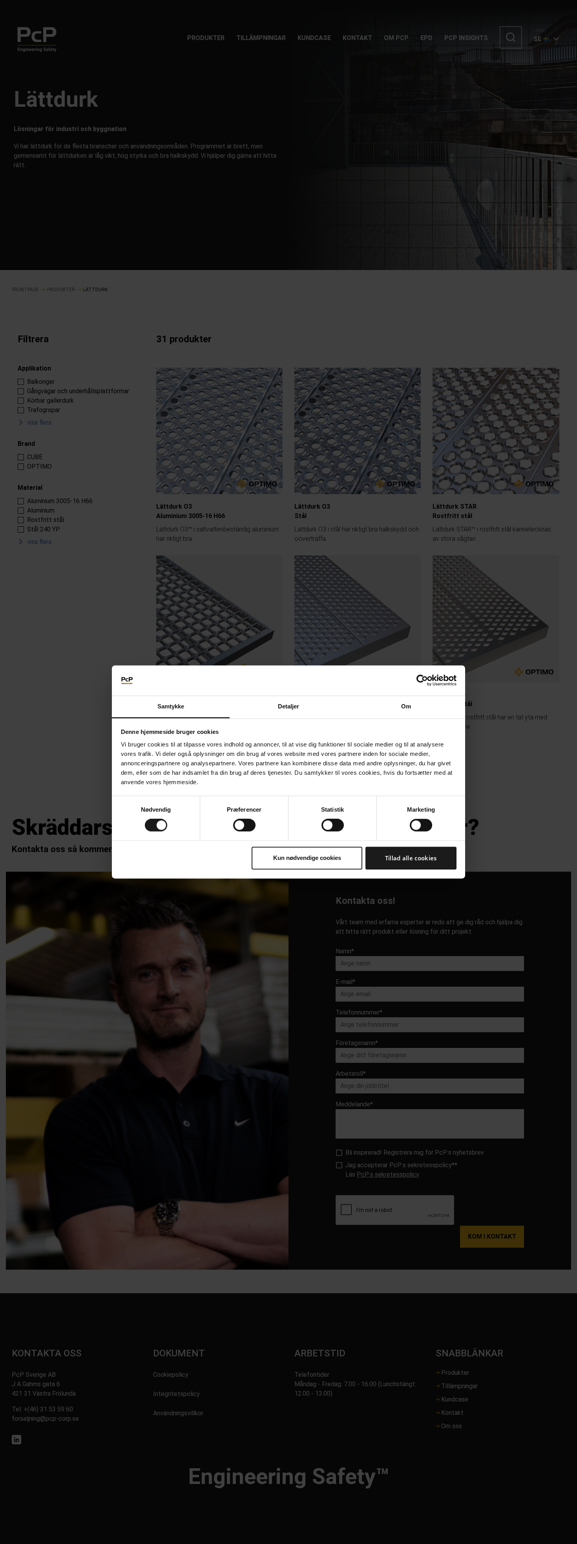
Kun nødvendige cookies (307, 857)
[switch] (244, 825)
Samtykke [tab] (170, 706)
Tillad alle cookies (411, 858)
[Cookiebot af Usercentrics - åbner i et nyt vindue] (422, 680)
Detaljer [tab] (288, 706)
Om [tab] (406, 706)
